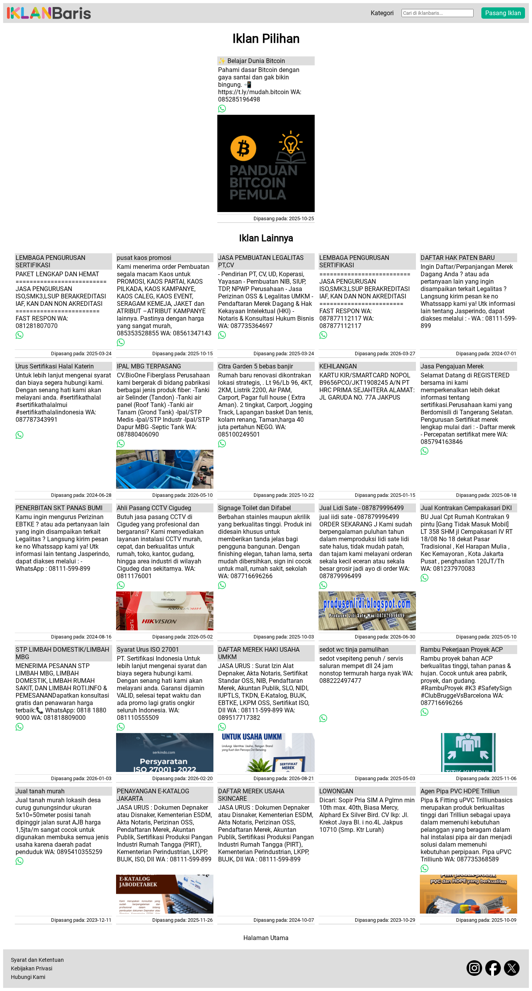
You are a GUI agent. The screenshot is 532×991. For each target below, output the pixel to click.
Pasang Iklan (503, 13)
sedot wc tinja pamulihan (354, 649)
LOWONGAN (336, 791)
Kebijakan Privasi (31, 968)
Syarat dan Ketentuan (37, 960)
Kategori (382, 13)
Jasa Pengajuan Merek (452, 366)
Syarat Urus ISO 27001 (148, 649)
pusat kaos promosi (144, 257)
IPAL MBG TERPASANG (149, 366)
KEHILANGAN (338, 366)
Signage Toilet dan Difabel (254, 508)
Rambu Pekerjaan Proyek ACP (462, 649)
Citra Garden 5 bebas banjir (255, 366)
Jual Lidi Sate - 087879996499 (361, 508)
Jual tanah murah (40, 791)
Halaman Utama (266, 938)
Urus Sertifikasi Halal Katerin (55, 366)
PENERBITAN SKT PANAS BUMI (59, 508)
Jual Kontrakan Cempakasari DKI (466, 508)
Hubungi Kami (28, 977)
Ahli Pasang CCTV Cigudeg (154, 508)
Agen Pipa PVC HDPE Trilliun (460, 791)
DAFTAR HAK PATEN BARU (458, 257)
